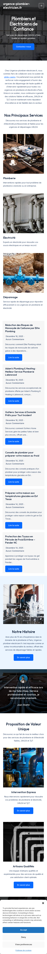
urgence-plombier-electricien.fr (16, 6)
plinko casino (10, 77)
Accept (23, 930)
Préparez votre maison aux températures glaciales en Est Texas (21, 496)
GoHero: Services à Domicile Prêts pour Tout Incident (20, 414)
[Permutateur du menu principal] (41, 5)
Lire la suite (13, 357)
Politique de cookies (23, 950)
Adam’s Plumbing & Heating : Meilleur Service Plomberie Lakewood (20, 371)
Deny (23, 937)
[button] (43, 903)
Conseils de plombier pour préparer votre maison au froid (22, 454)
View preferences (23, 944)
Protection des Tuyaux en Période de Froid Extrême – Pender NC (20, 539)
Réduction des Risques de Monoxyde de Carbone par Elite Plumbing (22, 328)
